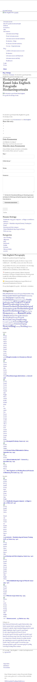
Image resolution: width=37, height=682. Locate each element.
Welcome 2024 (7, 231)
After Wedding (7, 237)
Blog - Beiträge (7, 73)
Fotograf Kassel (24, 630)
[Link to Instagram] (3, 3)
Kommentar (5, 175)
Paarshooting (21, 319)
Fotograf (18, 301)
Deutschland (8, 299)
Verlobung (18, 326)
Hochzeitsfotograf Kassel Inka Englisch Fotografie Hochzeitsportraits (16, 84)
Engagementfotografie (19, 300)
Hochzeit (5, 247)
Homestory (8, 313)
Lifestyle (6, 315)
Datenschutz (9, 681)
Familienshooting (8, 302)
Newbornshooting (9, 320)
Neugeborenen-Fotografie (16, 317)
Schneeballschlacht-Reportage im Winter (14, 229)
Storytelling (9, 326)
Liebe (28, 313)
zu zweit (5, 251)
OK (5, 681)
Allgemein (6, 239)
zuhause (6, 328)
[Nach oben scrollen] (0, 671)
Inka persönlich (7, 249)
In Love (15, 313)
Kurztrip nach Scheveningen (10, 227)
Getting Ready (24, 304)
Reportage (23, 321)
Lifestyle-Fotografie (15, 316)
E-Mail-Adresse (7, 161)
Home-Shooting (28, 311)
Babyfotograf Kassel (19, 296)
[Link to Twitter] (3, 7)
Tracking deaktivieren (19, 681)
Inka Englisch (27, 119)
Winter (30, 326)
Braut (4, 298)
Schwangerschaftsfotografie (8, 324)
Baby (4, 241)
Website (5, 168)
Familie (5, 245)
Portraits (16, 322)
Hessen (6, 306)
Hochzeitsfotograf (25, 306)
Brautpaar (10, 297)
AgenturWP (7, 652)
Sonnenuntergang (20, 324)
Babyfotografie (7, 296)
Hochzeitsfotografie (10, 309)
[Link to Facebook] (3, 1)
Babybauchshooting (28, 293)
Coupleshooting (19, 298)
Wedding (24, 326)
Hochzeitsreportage (17, 311)
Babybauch (6, 243)
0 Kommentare (17, 119)
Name (4, 154)
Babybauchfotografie (18, 293)
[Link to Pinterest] (3, 5)
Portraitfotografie (8, 322)
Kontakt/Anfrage (7, 10)
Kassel (21, 313)
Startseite (11, 75)
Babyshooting (29, 295)
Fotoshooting (14, 304)
